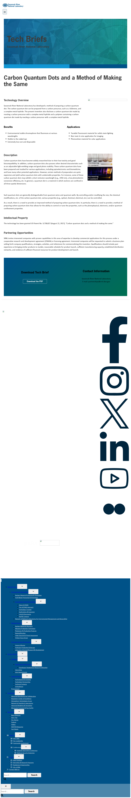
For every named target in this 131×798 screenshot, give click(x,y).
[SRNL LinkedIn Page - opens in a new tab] (114, 462)
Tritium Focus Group (21, 638)
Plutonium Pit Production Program (25, 631)
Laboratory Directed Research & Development (29, 650)
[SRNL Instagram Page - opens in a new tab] (114, 397)
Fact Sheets (14, 729)
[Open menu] (5, 11)
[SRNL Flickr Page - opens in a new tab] (114, 523)
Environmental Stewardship (19, 592)
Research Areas (12, 587)
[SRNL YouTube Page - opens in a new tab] (114, 492)
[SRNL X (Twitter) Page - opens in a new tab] (114, 428)
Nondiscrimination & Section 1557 (108, 529)
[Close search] (6, 786)
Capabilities (11, 693)
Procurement (15, 689)
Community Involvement (20, 743)
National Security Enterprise (26, 753)
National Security (16, 623)
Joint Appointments (21, 672)
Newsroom (10, 712)
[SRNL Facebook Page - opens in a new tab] (114, 362)
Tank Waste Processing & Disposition (26, 598)
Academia (14, 659)
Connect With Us (14, 769)
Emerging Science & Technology (21, 642)
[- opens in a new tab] (13, 545)
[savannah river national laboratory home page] (17, 315)
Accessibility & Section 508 (65, 529)
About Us (12, 735)
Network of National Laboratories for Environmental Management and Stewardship (41, 619)
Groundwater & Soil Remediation (25, 602)
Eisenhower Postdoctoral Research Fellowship (33, 668)
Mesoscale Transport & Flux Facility (22, 708)
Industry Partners (16, 676)
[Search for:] (15, 775)
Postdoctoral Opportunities (23, 664)
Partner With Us (12, 654)
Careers (11, 757)
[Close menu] (1, 580)
